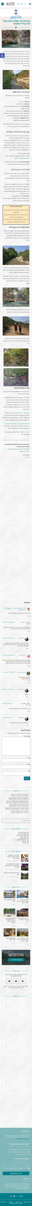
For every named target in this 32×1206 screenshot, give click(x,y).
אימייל (28, 764)
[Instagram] (25, 3)
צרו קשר (11, 1202)
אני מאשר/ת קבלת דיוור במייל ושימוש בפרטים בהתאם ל (17, 1169)
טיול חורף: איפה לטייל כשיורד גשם (11, 873)
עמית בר (24, 655)
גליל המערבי (9, 51)
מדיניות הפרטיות (25, 1170)
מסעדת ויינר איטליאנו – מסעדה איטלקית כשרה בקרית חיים (13, 856)
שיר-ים (22, 638)
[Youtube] (18, 3)
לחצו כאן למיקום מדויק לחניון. (22, 158)
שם (28, 758)
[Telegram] (9, 981)
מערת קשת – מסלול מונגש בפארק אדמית (19, 413)
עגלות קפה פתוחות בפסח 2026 (10, 938)
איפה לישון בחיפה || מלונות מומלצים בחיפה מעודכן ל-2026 (22, 939)
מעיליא (27, 397)
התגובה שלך (26, 736)
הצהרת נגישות (27, 1202)
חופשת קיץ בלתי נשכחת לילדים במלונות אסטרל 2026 (22, 901)
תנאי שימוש (18, 1202)
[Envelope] (16, 981)
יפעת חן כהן (23, 672)
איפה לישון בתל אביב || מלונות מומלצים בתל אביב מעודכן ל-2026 (10, 920)
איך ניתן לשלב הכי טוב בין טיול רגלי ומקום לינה (22, 919)
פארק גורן (27, 432)
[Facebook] (21, 3)
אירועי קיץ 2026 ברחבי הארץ (9, 900)
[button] (2, 55)
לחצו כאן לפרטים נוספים (23, 1138)
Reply (29, 616)
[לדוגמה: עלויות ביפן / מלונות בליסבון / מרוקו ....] (2, 4)
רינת (25, 622)
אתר (29, 770)
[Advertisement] (16, 531)
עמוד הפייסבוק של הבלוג (19, 449)
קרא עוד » (26, 906)
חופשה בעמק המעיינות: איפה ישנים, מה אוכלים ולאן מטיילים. (12, 865)
